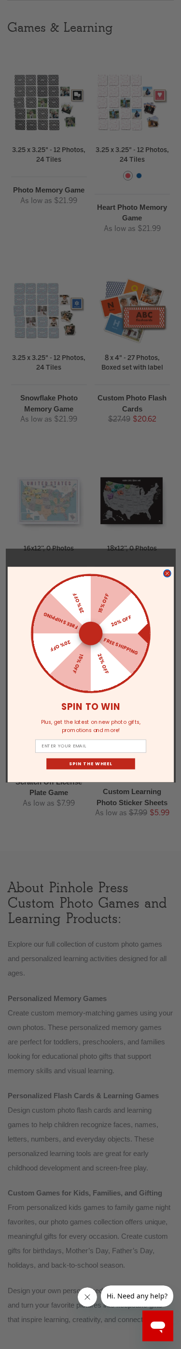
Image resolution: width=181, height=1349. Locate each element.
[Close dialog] (166, 573)
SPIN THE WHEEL (90, 763)
